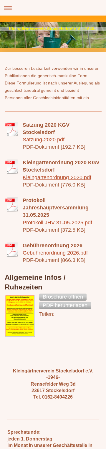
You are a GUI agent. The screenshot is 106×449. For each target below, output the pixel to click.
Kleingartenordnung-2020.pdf (57, 177)
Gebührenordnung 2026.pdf (55, 253)
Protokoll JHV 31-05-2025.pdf (57, 223)
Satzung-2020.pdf (43, 140)
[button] (63, 297)
